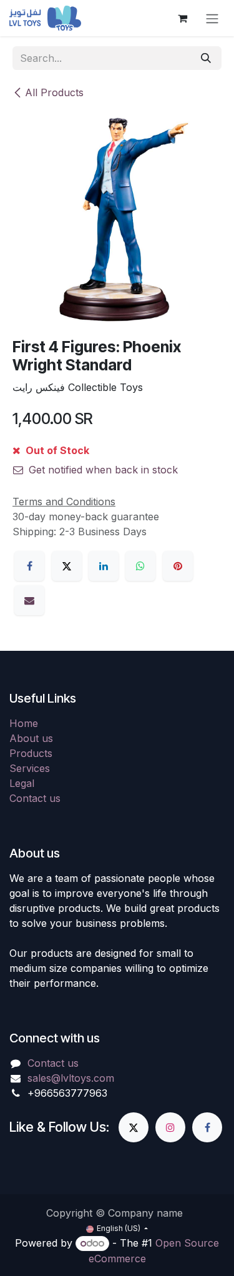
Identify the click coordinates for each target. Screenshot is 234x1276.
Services (29, 768)
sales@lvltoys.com (70, 1078)
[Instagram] (170, 1127)
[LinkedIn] (104, 566)
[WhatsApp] (140, 566)
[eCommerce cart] (182, 18)
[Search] (206, 58)
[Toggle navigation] (212, 18)
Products (30, 753)
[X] (67, 566)
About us (31, 738)
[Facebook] (29, 566)
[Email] (29, 600)
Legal (21, 783)
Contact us (35, 798)
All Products (54, 92)
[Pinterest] (178, 566)
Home (23, 723)
